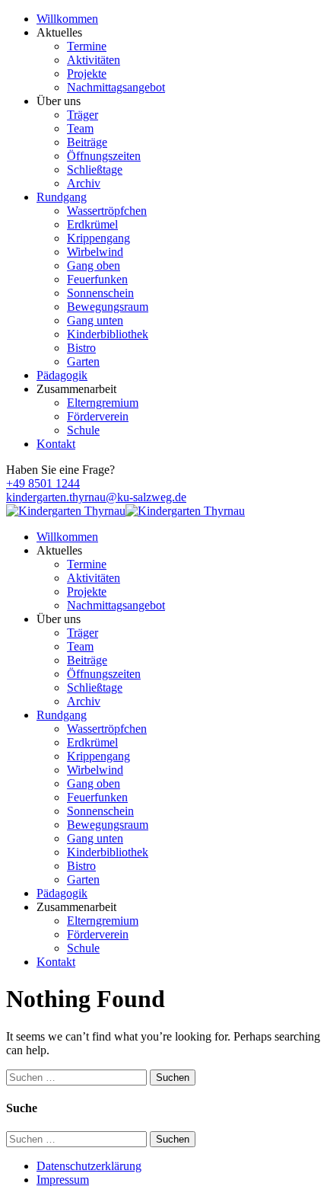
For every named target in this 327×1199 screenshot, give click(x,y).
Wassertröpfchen (107, 210)
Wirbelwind (95, 251)
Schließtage (94, 169)
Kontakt (56, 443)
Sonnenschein (100, 292)
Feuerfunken (97, 279)
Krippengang (98, 238)
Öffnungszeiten (104, 155)
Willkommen (67, 18)
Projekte (86, 73)
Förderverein (98, 416)
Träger (82, 114)
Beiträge (87, 142)
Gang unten (95, 320)
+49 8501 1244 (43, 483)
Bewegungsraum (107, 306)
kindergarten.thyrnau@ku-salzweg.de (96, 497)
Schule (83, 430)
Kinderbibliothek (107, 334)
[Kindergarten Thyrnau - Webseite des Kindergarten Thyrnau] (65, 510)
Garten (83, 361)
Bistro (81, 347)
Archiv (83, 183)
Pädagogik (62, 375)
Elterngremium (102, 402)
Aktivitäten (93, 59)
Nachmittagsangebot (116, 87)
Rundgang (62, 196)
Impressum (63, 1179)
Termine (86, 46)
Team (80, 128)
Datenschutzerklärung (89, 1165)
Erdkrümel (92, 224)
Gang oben (93, 265)
